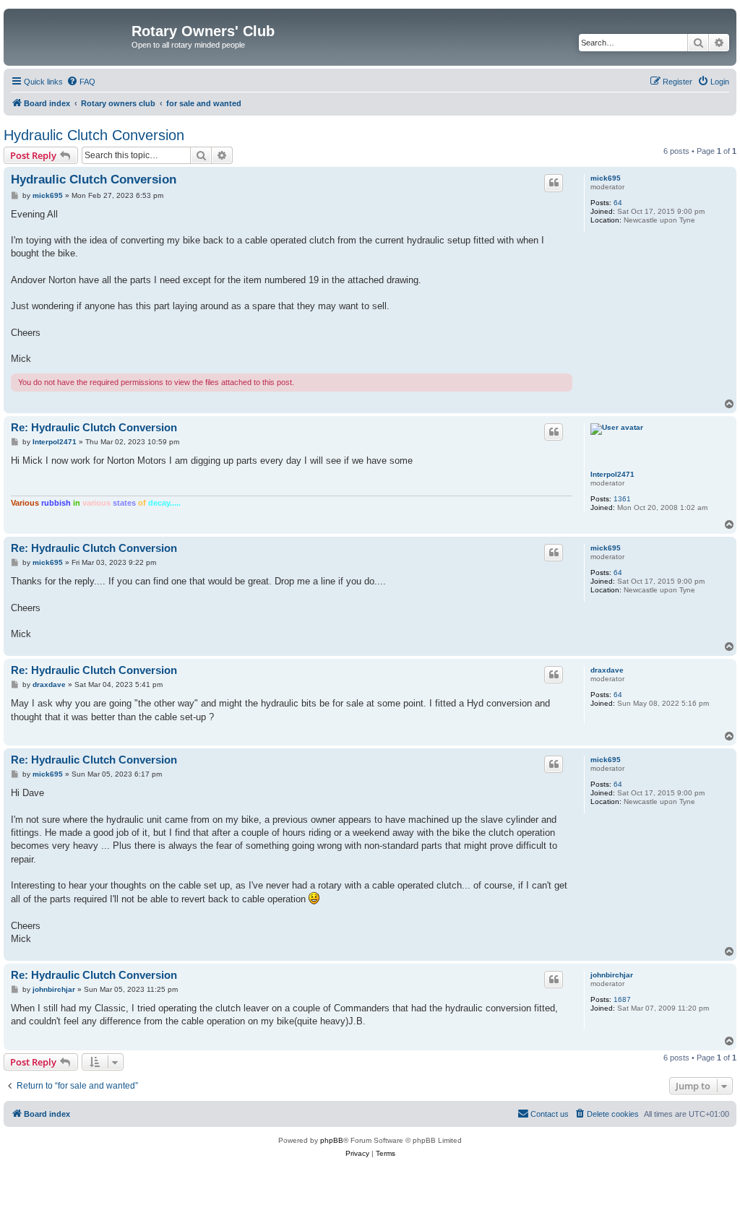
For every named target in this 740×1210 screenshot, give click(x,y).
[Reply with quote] (553, 182)
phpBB (331, 1140)
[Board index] (69, 35)
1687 (622, 999)
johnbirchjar (611, 975)
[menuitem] (80, 81)
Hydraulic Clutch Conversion (94, 135)
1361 (622, 499)
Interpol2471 (612, 474)
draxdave (607, 670)
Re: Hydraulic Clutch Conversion (94, 427)
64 (618, 203)
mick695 (605, 178)
